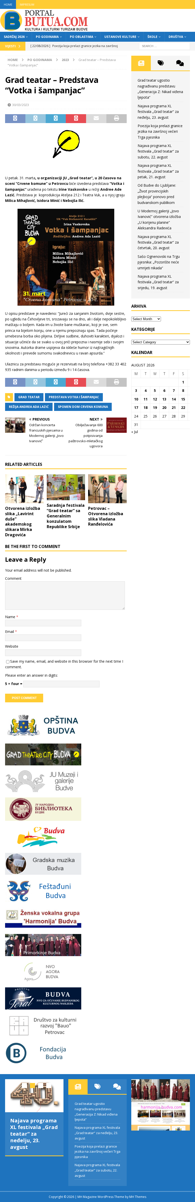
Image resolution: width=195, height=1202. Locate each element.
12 (155, 399)
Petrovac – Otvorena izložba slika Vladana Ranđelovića (105, 516)
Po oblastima (81, 37)
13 (164, 399)
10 (136, 399)
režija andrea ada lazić (29, 407)
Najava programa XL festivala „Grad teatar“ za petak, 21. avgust (158, 171)
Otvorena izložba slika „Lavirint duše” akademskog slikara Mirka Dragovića (22, 522)
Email (10, 631)
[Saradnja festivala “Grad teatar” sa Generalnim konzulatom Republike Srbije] (66, 487)
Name (10, 616)
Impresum (27, 4)
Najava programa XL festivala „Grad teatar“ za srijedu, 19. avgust (158, 282)
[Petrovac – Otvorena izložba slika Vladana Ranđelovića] (107, 488)
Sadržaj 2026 (14, 37)
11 (145, 399)
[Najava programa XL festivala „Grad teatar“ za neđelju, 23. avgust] (34, 1095)
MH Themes (137, 1197)
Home (8, 4)
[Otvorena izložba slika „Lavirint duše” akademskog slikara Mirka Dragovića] (24, 488)
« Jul (134, 431)
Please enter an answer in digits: (31, 675)
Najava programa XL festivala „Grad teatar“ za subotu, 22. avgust (158, 151)
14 (174, 399)
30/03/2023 (20, 104)
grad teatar (29, 397)
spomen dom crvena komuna (83, 407)
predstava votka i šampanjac (74, 397)
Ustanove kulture (120, 37)
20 (164, 407)
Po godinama (47, 37)
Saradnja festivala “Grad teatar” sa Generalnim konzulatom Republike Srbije (66, 515)
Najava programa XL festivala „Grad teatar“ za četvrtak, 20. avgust (158, 242)
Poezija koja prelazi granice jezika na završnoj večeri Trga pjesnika (160, 131)
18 (145, 407)
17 (136, 407)
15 (183, 399)
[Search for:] (164, 45)
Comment (13, 578)
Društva (176, 37)
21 (174, 407)
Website (11, 646)
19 (155, 407)
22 (183, 407)
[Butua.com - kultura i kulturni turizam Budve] (44, 28)
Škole (152, 37)
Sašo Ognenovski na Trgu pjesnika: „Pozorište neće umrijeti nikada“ (159, 262)
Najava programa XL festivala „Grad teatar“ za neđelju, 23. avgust (158, 111)
